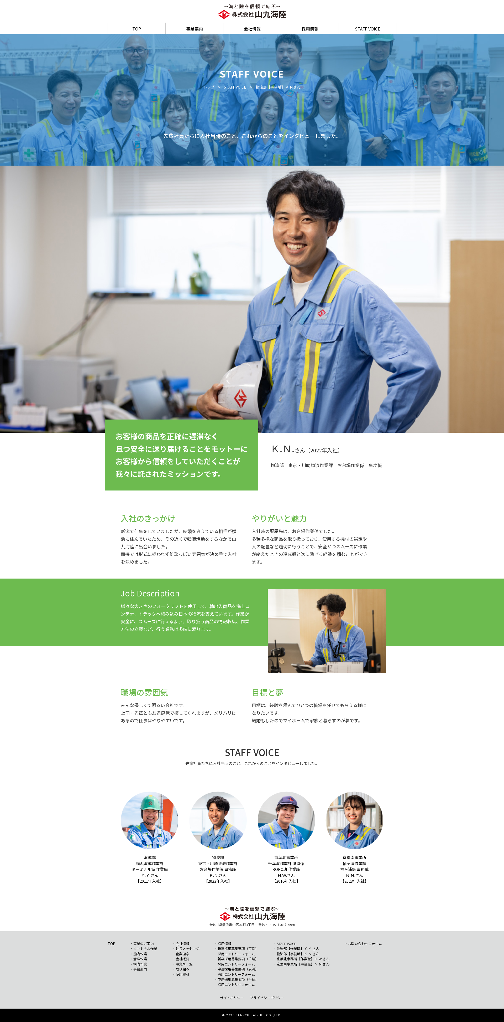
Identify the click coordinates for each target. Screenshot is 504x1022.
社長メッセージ (188, 948)
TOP (136, 28)
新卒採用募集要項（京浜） (238, 948)
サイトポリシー (232, 997)
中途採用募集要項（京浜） (238, 969)
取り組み (182, 969)
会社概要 (182, 958)
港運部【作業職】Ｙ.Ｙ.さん (298, 948)
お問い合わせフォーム (365, 943)
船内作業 (140, 953)
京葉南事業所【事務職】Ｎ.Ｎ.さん (303, 964)
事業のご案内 (143, 943)
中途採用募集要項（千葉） (238, 979)
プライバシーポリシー (267, 997)
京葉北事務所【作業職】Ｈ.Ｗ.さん (303, 958)
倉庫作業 (140, 958)
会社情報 (252, 28)
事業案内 (194, 28)
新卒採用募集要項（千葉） (238, 958)
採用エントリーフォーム (236, 953)
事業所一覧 (184, 964)
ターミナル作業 (145, 948)
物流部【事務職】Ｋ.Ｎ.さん (298, 953)
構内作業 (140, 964)
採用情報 (310, 28)
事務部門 (140, 969)
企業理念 (182, 953)
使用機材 (182, 974)
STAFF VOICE (367, 28)
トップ (208, 87)
